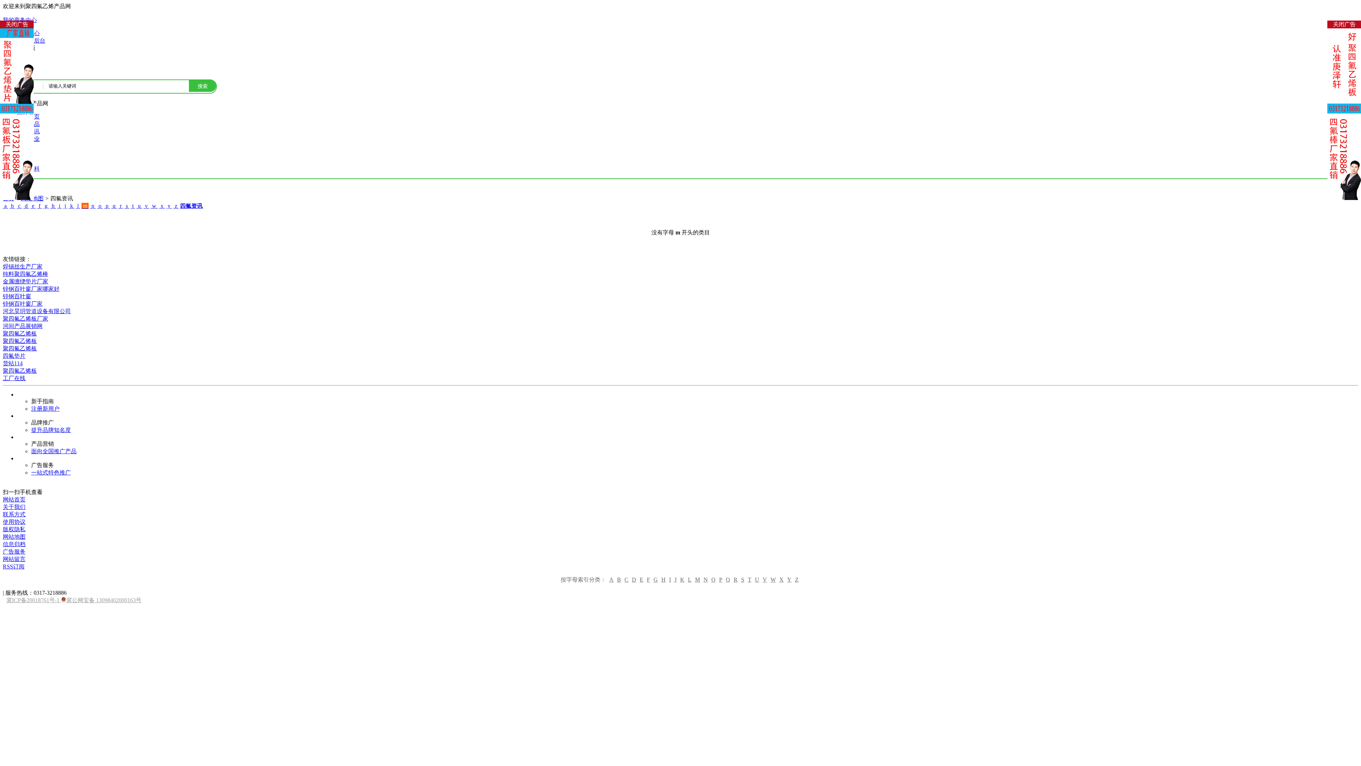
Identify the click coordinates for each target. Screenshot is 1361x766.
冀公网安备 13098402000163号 (103, 600)
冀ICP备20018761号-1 (33, 600)
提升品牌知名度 (51, 430)
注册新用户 (45, 409)
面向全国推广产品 (54, 451)
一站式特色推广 (51, 473)
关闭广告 (17, 24)
